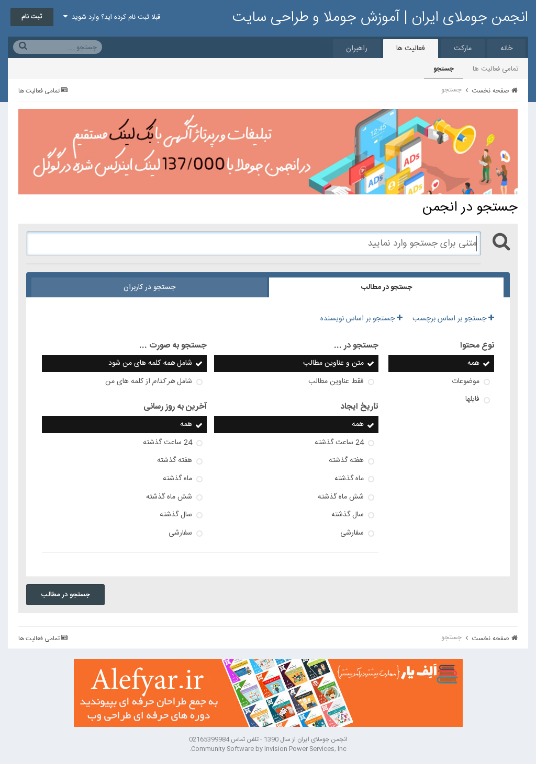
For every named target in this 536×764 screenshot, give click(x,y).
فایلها (472, 399)
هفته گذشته (346, 460)
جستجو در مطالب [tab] (386, 287)
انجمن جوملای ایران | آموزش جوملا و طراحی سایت (380, 18)
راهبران (356, 48)
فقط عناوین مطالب (336, 381)
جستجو (443, 69)
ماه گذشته (349, 478)
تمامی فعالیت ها (496, 69)
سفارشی (352, 533)
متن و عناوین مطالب (333, 363)
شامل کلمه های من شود (150, 363)
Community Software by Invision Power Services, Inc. (268, 749)
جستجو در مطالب (65, 594)
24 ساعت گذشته (339, 442)
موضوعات (465, 381)
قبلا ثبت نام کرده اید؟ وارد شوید (114, 17)
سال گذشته (347, 514)
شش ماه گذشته (341, 497)
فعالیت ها (410, 48)
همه (473, 363)
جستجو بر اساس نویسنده (358, 318)
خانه (506, 48)
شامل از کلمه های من (148, 381)
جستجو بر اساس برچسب (450, 318)
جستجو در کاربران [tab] (149, 287)
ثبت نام (31, 16)
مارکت (463, 48)
